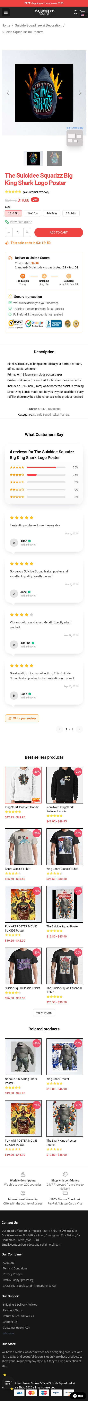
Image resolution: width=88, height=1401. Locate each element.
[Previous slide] (8, 93)
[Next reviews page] (79, 729)
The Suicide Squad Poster (62, 926)
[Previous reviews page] (59, 729)
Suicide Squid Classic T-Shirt (22, 988)
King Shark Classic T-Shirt (62, 868)
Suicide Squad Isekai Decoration (38, 25)
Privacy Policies (13, 1274)
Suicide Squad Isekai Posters (22, 32)
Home (6, 25)
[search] (75, 12)
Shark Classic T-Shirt (17, 868)
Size (7, 206)
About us (8, 1262)
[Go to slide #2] (54, 158)
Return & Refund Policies (18, 1316)
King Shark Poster (57, 1079)
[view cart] (82, 12)
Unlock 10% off (8, 1383)
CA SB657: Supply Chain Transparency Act (29, 1285)
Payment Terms (13, 1310)
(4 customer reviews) (36, 192)
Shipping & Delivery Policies (20, 1304)
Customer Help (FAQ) (16, 1327)
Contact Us (10, 1322)
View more (44, 1012)
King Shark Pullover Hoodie (22, 807)
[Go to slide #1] (33, 158)
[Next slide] (80, 93)
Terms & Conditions (15, 1268)
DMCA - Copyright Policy (18, 1280)
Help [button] (80, 1395)
